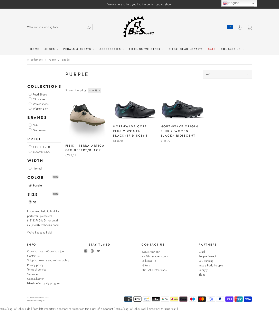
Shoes (50, 49)
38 (34, 202)
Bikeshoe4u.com (41, 297)
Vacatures (32, 274)
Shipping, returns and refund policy (48, 260)
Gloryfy (203, 270)
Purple (52, 60)
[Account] (240, 27)
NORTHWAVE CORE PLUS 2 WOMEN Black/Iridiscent (130, 131)
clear (55, 177)
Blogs (202, 275)
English (233, 3)
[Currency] (230, 27)
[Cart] (249, 27)
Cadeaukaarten (35, 279)
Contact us (231, 49)
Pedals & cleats (77, 49)
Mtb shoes (38, 99)
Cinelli (202, 252)
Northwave (39, 130)
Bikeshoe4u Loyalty (186, 49)
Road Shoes (39, 94)
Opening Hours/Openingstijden (46, 251)
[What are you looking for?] (60, 27)
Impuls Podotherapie (211, 265)
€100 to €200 (41, 147)
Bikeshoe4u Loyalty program (43, 283)
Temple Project (207, 256)
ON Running (206, 261)
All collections (34, 60)
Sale (212, 49)
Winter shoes (40, 104)
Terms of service (36, 269)
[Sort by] (227, 74)
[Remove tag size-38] (94, 90)
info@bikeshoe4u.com (155, 256)
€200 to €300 (41, 152)
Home (34, 49)
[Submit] (89, 27)
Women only (40, 109)
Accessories (110, 49)
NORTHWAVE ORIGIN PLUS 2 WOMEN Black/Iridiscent (179, 131)
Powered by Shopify (35, 300)
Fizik (35, 125)
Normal (37, 168)
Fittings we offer (145, 49)
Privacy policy (35, 265)
